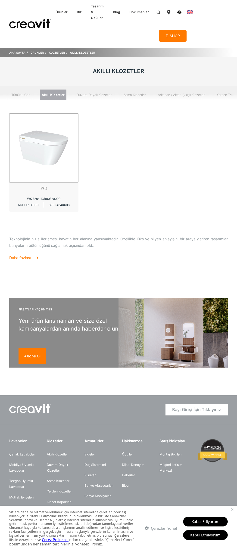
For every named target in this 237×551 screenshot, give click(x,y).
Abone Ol (32, 356)
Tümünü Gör (20, 95)
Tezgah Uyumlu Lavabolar (21, 484)
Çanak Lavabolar (22, 454)
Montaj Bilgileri (170, 454)
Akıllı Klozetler (53, 95)
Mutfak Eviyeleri (21, 497)
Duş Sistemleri (95, 465)
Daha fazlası (20, 257)
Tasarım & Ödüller (97, 12)
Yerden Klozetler (59, 491)
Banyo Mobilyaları (97, 496)
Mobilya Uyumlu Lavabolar (21, 467)
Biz (79, 12)
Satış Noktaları (172, 441)
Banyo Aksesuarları (98, 485)
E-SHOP (173, 36)
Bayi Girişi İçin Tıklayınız (196, 409)
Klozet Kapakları (59, 502)
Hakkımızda (132, 441)
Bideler (89, 454)
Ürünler (62, 12)
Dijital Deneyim (133, 465)
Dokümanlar (139, 12)
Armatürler (93, 441)
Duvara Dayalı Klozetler (94, 95)
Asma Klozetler (135, 95)
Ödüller (127, 454)
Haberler (128, 475)
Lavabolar (18, 441)
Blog (116, 12)
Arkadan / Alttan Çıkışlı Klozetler (181, 95)
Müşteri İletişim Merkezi (170, 467)
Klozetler (54, 441)
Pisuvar (90, 475)
